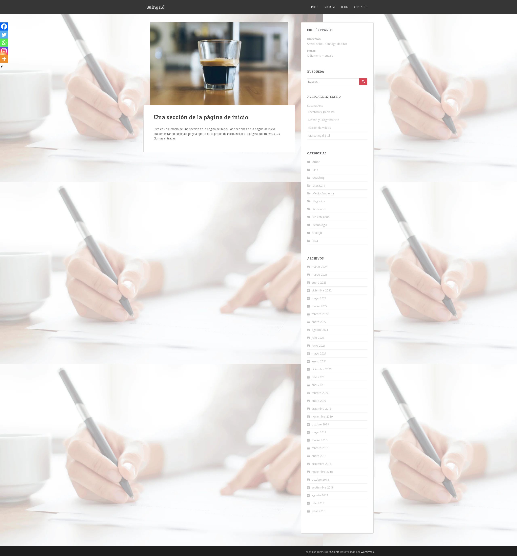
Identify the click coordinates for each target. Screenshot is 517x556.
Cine (315, 170)
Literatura (318, 185)
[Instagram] (4, 51)
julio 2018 (318, 503)
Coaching (318, 177)
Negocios (318, 201)
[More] (4, 59)
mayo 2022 (319, 298)
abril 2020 (318, 385)
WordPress (367, 552)
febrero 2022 (320, 314)
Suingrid (155, 7)
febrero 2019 (320, 448)
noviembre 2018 (322, 472)
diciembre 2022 (322, 290)
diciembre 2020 (322, 369)
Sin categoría (320, 217)
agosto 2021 (320, 330)
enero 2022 (319, 322)
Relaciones (319, 209)
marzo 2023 (319, 274)
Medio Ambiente (323, 193)
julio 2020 (318, 377)
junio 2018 (318, 511)
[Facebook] (4, 26)
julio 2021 (318, 338)
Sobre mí (330, 7)
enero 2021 (319, 361)
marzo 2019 (319, 440)
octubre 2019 (320, 424)
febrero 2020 (320, 393)
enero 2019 (319, 456)
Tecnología (319, 225)
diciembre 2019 (322, 408)
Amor (316, 162)
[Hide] (1, 66)
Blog (344, 7)
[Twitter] (4, 35)
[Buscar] (363, 81)
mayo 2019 (319, 432)
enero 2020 (319, 401)
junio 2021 (318, 345)
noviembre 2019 (322, 416)
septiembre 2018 (323, 487)
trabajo (317, 233)
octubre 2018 (320, 479)
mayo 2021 (319, 353)
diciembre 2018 (322, 464)
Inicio (314, 7)
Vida (315, 241)
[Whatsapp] (4, 43)
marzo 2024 (319, 267)
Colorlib (334, 552)
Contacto (361, 7)
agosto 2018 (320, 495)
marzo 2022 (319, 306)
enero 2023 (319, 282)
